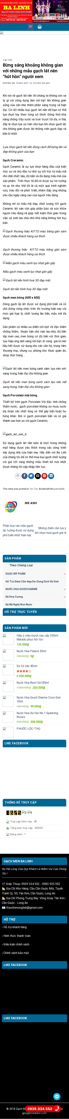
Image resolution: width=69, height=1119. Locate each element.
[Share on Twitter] (31, 476)
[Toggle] (64, 573)
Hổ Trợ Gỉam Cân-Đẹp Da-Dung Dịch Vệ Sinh (32, 581)
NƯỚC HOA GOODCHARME (21, 589)
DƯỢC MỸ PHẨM (15, 573)
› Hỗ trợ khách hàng (14, 927)
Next (64, 39)
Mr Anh (46, 83)
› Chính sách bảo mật (15, 953)
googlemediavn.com (34, 1113)
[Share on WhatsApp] (18, 476)
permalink (59, 488)
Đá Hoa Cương (14, 596)
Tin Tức (7, 60)
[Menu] (31, 27)
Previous (4, 39)
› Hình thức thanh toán (16, 936)
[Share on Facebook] (25, 476)
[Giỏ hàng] (40, 27)
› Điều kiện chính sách (15, 944)
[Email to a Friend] (38, 476)
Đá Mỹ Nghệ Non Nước (19, 604)
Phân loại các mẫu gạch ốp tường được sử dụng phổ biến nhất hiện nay (18, 530)
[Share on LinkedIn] (51, 476)
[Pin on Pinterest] (44, 476)
